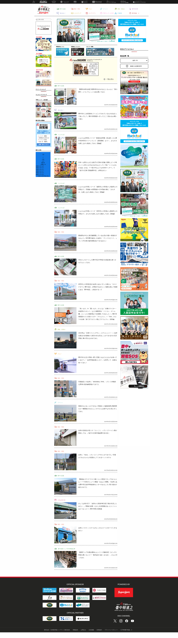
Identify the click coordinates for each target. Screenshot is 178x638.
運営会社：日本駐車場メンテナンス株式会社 (57, 630)
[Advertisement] (134, 418)
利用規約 (99, 630)
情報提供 (75, 630)
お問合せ (83, 630)
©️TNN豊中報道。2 (126, 630)
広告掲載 (91, 630)
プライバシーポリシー (111, 630)
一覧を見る (110, 79)
